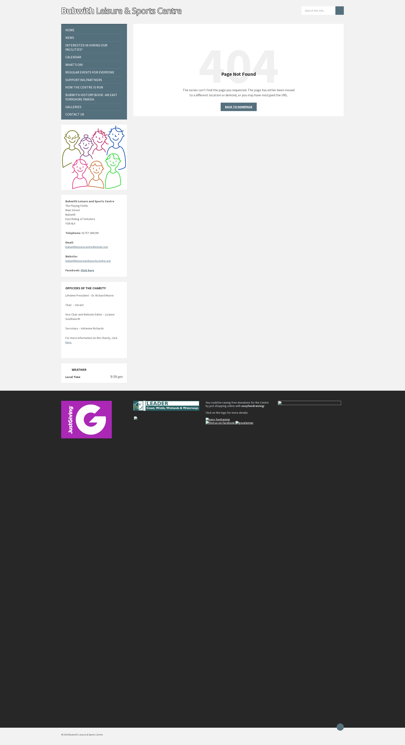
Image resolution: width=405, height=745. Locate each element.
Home (69, 30)
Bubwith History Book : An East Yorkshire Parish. (91, 97)
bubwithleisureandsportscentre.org (88, 261)
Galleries (73, 107)
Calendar (73, 57)
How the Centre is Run (84, 87)
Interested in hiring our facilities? (86, 47)
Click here (87, 270)
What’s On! (74, 65)
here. (68, 342)
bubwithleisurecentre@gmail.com (86, 247)
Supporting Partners (83, 80)
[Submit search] (339, 10)
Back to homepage (238, 107)
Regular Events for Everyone (89, 72)
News (69, 37)
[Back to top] (340, 727)
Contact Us (74, 114)
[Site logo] (122, 16)
